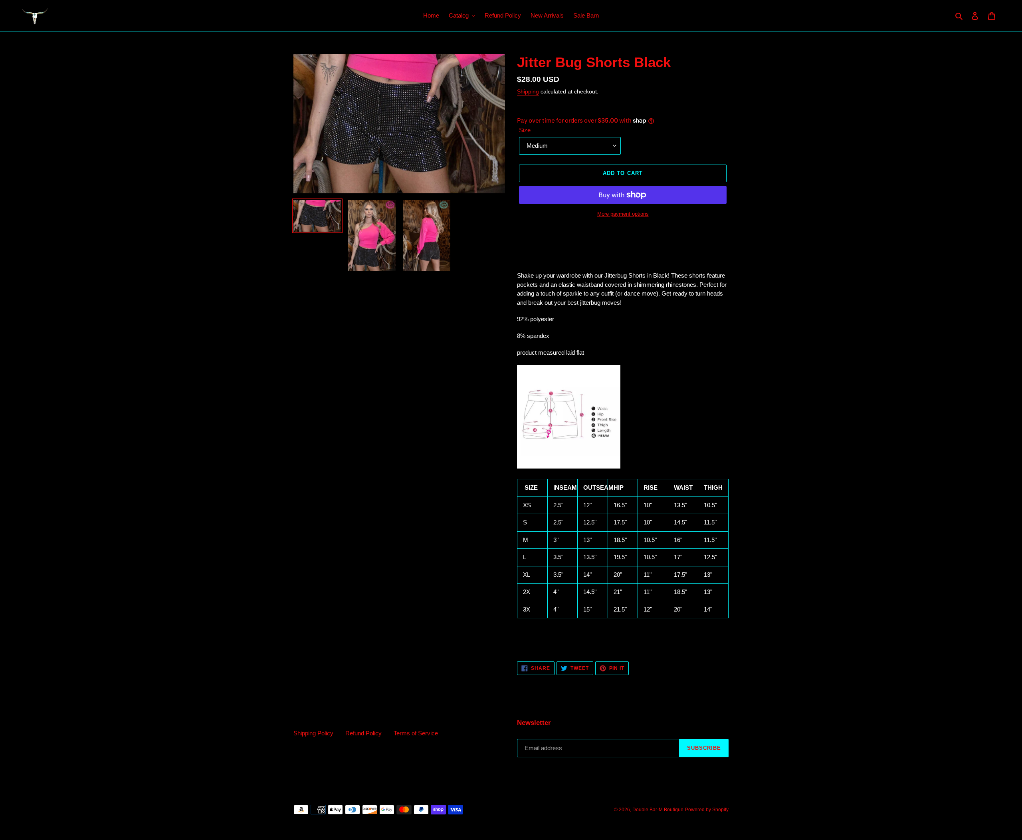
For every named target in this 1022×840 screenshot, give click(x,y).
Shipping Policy (313, 733)
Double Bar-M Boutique (657, 809)
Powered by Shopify (707, 809)
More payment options (623, 214)
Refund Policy (363, 733)
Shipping (528, 91)
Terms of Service (416, 733)
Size (525, 130)
